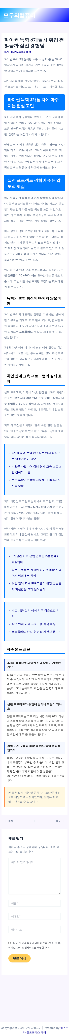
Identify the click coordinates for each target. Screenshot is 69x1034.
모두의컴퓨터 (19, 15)
